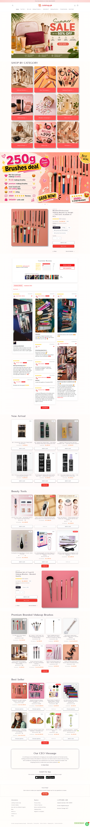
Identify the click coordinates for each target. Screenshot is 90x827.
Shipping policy (51, 823)
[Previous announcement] (11, 1)
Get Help (45, 793)
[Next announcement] (78, 1)
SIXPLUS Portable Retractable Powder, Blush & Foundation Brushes (70, 662)
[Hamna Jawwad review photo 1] (67, 363)
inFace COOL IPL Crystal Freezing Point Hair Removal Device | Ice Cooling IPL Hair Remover (45, 518)
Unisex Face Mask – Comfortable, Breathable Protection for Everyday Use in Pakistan (19, 730)
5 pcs (18, 587)
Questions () (28, 285)
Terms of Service (38, 805)
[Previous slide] (42, 204)
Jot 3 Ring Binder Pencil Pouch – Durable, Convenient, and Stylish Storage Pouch (71, 701)
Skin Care (67, 117)
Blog (12, 809)
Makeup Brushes (21, 90)
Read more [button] (60, 397)
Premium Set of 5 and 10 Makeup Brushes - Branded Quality (19, 701)
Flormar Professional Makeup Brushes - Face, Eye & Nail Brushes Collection (36, 662)
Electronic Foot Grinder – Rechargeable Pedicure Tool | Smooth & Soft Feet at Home (22, 518)
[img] (16, 294)
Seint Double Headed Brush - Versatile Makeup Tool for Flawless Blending (70, 636)
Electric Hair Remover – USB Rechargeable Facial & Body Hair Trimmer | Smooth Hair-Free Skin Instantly (67, 518)
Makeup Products (67, 90)
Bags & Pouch (21, 145)
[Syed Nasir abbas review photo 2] (14, 342)
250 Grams (56, 227)
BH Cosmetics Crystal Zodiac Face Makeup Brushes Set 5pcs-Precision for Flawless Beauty (36, 636)
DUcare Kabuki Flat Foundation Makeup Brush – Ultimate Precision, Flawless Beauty (19, 662)
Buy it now (63, 246)
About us (13, 811)
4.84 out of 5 (26, 266)
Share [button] (55, 251)
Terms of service (43, 823)
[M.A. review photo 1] (67, 316)
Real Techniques (44, 90)
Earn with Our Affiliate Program (18, 807)
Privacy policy (36, 823)
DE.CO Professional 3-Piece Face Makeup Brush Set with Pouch (22, 443)
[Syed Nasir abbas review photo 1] (22, 320)
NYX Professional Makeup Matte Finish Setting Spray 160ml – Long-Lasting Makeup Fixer (45, 476)
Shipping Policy (37, 809)
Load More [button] (45, 407)
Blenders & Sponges (44, 117)
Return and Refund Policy (40, 807)
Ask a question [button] (67, 268)
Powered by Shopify (22, 823)
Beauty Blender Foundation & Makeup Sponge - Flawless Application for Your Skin (53, 701)
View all (45, 485)
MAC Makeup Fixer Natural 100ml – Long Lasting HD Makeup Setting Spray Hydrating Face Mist (45, 443)
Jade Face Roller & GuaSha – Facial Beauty (53, 730)
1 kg (69, 228)
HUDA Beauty (21, 117)
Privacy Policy (37, 802)
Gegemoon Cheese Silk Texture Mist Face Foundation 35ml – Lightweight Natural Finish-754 (68, 443)
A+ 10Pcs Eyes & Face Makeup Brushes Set (19, 636)
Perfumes (67, 145)
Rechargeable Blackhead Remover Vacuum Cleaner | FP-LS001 (22, 554)
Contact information (58, 823)
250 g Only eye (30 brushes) (61, 230)
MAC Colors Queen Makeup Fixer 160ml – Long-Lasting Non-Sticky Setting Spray (67, 476)
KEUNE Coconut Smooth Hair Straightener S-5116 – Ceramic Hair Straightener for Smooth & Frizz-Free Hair (68, 554)
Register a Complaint (39, 811)
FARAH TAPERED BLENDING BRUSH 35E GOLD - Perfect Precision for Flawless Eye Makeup (53, 636)
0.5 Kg (63, 227)
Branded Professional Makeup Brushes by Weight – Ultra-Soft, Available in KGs (36, 701)
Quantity (54, 235)
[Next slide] (47, 204)
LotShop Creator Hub (16, 802)
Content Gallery (15, 805)
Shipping (54, 223)
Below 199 (44, 145)
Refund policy (30, 823)
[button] (12, 5)
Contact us (14, 813)
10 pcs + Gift (26, 587)
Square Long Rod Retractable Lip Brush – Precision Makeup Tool (54, 662)
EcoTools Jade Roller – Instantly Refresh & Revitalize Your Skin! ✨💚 (71, 730)
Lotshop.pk (17, 823)
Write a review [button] (67, 265)
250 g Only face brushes (60, 233)
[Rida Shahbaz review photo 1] (44, 316)
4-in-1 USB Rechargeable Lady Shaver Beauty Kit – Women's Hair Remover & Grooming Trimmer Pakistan (45, 554)
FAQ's (12, 815)
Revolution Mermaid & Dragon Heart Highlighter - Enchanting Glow (36, 730)
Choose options (19, 709)
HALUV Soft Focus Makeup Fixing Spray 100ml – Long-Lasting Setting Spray (22, 476)
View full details (69, 251)
